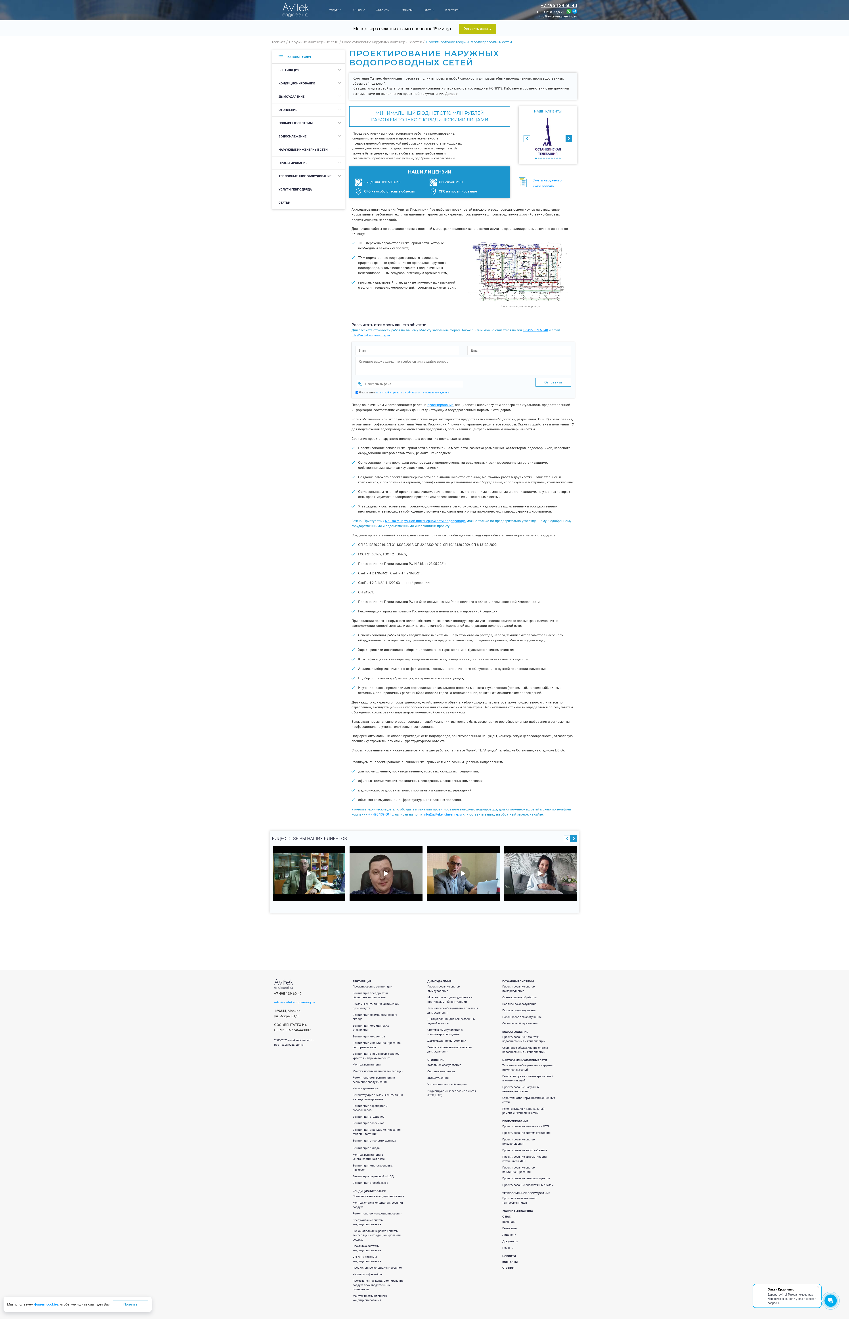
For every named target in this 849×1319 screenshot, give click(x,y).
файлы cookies (46, 1304)
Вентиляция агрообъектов (370, 1182)
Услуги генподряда (295, 189)
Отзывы (406, 10)
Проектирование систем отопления (526, 1132)
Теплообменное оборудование (305, 176)
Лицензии (509, 1234)
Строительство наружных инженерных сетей (528, 1100)
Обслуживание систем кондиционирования (368, 1222)
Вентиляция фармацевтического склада (375, 1017)
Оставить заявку (477, 29)
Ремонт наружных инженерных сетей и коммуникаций (527, 1078)
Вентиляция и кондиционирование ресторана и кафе (377, 1045)
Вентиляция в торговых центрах (374, 1140)
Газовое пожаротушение (518, 1010)
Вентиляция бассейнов (368, 1123)
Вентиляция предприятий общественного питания (370, 995)
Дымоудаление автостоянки (446, 1040)
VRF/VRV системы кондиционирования (367, 1259)
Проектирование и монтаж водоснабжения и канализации (523, 1039)
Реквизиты (509, 1228)
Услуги (334, 10)
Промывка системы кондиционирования (367, 1248)
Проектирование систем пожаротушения (518, 989)
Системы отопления (441, 1071)
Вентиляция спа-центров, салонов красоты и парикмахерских (376, 1056)
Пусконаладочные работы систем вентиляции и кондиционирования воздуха (377, 1235)
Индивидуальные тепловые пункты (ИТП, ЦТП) (451, 1093)
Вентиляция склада (366, 1148)
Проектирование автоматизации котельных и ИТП (524, 1159)
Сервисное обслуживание (519, 1023)
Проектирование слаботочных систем (528, 1185)
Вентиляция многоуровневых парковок (372, 1168)
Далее (450, 93)
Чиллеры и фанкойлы (367, 1274)
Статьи (429, 10)
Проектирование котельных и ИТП (525, 1126)
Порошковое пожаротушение (522, 1017)
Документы (510, 1241)
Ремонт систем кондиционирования (377, 1213)
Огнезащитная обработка (519, 997)
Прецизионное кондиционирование (377, 1267)
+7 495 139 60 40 (559, 5)
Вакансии (509, 1221)
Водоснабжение (292, 136)
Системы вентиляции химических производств (376, 1006)
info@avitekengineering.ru (558, 16)
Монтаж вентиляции (367, 1064)
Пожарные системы (296, 123)
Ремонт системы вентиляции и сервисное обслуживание (374, 1080)
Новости (508, 1247)
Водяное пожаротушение (519, 1004)
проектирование (440, 405)
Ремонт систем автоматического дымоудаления (449, 1049)
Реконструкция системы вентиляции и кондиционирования (378, 1097)
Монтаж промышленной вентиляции (378, 1071)
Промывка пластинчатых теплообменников (519, 1200)
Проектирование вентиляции (372, 986)
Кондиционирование (297, 83)
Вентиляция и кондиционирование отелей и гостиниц (377, 1132)
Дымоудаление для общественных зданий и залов (451, 1021)
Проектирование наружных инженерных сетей (520, 1089)
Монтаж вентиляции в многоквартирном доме (369, 1157)
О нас (358, 10)
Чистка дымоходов (366, 1088)
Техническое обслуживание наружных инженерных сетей (528, 1067)
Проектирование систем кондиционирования (518, 1170)
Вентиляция (289, 70)
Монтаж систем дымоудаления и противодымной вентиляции (449, 999)
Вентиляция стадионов (368, 1116)
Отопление (288, 110)
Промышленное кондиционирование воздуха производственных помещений (378, 1285)
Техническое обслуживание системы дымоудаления (452, 1010)
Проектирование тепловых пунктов (526, 1178)
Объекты (382, 10)
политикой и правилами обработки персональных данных (412, 392)
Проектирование (293, 163)
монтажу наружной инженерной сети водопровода (425, 521)
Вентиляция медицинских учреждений (371, 1028)
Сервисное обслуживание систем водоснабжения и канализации (525, 1050)
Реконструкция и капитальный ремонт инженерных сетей (523, 1111)
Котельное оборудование (444, 1065)
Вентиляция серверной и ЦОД (373, 1176)
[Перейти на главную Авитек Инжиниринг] (295, 10)
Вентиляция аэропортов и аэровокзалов (370, 1108)
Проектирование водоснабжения (524, 1150)
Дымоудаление (291, 96)
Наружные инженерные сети (303, 149)
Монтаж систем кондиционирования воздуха (378, 1205)
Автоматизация (438, 1078)
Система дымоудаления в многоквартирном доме (445, 1032)
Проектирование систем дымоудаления (443, 989)
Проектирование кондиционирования (378, 1196)
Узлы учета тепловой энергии (447, 1084)
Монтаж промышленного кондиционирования (370, 1298)
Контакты (452, 10)
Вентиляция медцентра (369, 1036)
